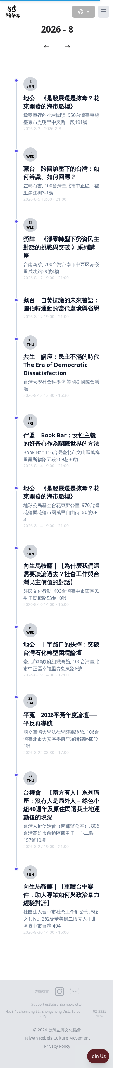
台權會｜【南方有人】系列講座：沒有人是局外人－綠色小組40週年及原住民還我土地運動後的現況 (61, 804)
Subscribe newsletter (66, 1004)
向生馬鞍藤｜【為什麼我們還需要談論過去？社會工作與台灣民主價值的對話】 (61, 574)
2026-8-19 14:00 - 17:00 (46, 675)
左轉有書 (42, 991)
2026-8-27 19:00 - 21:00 (46, 846)
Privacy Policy (57, 1046)
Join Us (98, 1056)
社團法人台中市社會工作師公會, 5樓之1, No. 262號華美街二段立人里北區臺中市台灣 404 (61, 919)
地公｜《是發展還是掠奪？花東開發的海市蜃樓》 (61, 102)
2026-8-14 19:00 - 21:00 (46, 465)
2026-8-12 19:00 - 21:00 (46, 278)
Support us (40, 1004)
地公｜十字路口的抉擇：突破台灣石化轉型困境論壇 (61, 648)
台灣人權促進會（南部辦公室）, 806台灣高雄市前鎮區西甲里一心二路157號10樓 (61, 833)
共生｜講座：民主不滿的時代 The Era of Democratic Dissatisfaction (61, 364)
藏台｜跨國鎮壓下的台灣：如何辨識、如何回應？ (61, 172)
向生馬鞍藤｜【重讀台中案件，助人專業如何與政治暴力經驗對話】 (61, 894)
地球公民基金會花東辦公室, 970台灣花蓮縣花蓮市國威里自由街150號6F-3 (61, 512)
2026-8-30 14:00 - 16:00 (46, 932)
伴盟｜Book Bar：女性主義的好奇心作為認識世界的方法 (61, 439)
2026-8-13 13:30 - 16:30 (46, 395)
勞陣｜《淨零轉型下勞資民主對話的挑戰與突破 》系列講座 (61, 247)
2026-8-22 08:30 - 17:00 (46, 752)
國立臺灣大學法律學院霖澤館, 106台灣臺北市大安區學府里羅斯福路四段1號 (61, 739)
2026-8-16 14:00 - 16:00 (46, 604)
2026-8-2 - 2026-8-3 (42, 128)
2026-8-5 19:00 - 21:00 (44, 199)
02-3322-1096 (100, 1014)
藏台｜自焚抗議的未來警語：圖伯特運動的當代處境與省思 (61, 304)
